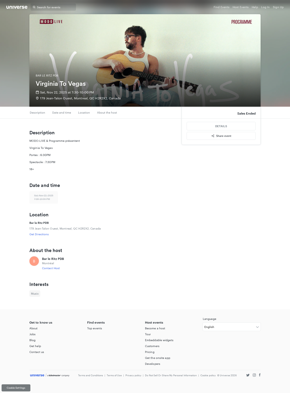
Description (37, 112)
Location (84, 112)
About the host (107, 112)
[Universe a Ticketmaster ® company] (49, 375)
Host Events (241, 7)
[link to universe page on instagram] (254, 375)
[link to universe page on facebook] (260, 375)
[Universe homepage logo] (16, 7)
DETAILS (221, 126)
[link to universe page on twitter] (248, 375)
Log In (265, 7)
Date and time (61, 112)
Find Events (221, 7)
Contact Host (51, 268)
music (35, 293)
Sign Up (278, 7)
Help (255, 7)
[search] (34, 7)
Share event (223, 135)
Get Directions (39, 234)
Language (209, 318)
